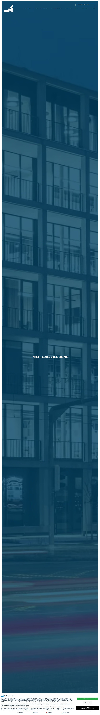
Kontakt (85, 7)
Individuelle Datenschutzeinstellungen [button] (87, 708)
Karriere (68, 7)
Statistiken (35, 712)
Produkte (44, 7)
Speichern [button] (87, 702)
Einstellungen (51, 711)
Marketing (50, 712)
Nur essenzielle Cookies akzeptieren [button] (87, 704)
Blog (77, 7)
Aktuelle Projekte (30, 7)
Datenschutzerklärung (27, 711)
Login (94, 7)
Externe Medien (66, 712)
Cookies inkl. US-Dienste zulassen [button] (87, 699)
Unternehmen (56, 7)
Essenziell (21, 712)
